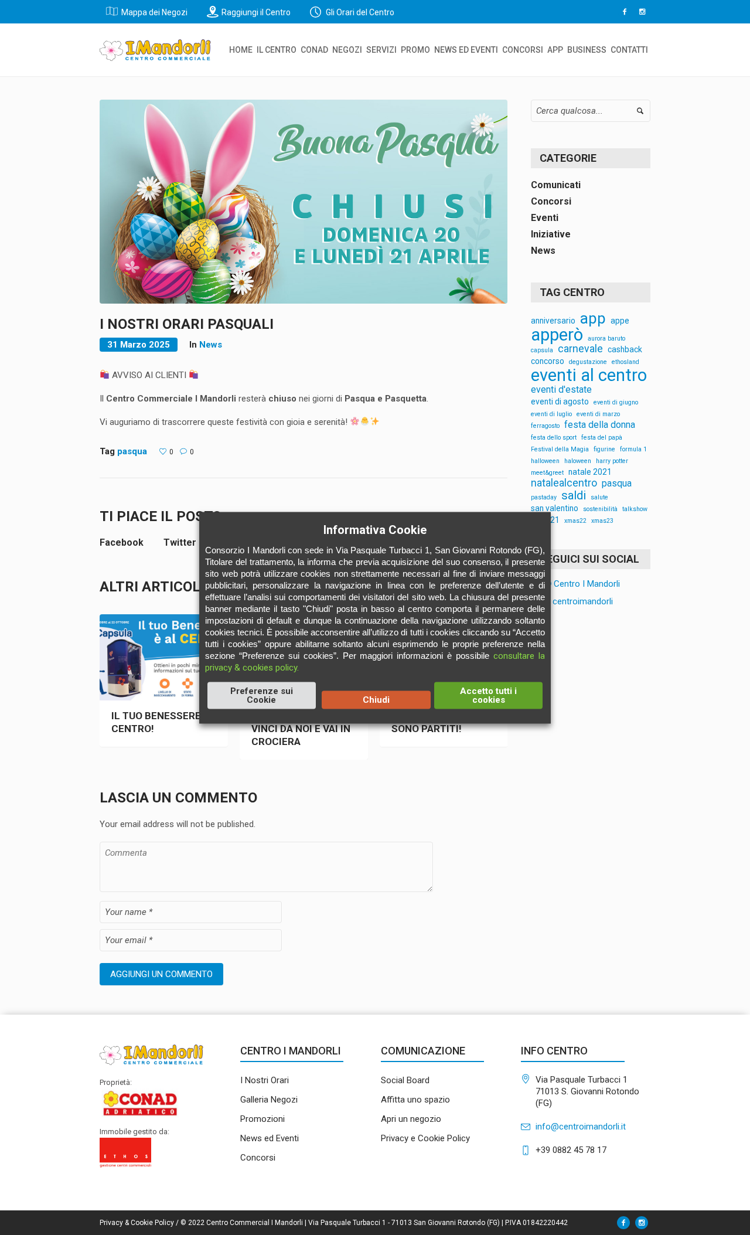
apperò (557, 334)
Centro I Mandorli (585, 584)
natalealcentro (564, 483)
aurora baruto (606, 339)
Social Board (405, 1080)
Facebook (122, 542)
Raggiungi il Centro (256, 12)
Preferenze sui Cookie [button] (261, 695)
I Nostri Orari (264, 1080)
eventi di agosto (560, 402)
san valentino (554, 509)
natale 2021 (590, 472)
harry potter (612, 461)
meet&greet (547, 473)
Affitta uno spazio (415, 1099)
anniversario (553, 321)
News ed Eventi (269, 1138)
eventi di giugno (616, 403)
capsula (542, 351)
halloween (545, 461)
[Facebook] (624, 11)
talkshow (634, 509)
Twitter (179, 542)
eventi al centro (589, 375)
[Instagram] (642, 11)
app (593, 318)
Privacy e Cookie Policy (425, 1138)
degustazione (588, 362)
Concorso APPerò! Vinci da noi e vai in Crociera (300, 728)
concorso (547, 362)
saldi (573, 495)
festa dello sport (554, 438)
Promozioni (262, 1119)
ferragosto (545, 426)
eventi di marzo (598, 414)
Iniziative (551, 234)
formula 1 (633, 450)
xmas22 (575, 521)
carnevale (580, 349)
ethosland (625, 362)
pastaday (544, 498)
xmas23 (602, 521)
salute (599, 498)
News (210, 344)
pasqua (132, 451)
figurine (604, 450)
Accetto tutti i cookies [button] (488, 695)
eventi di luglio (551, 414)
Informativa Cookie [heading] (375, 529)
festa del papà (601, 438)
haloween (577, 461)
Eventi (544, 217)
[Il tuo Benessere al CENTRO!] (164, 657)
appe (620, 321)
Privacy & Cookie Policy (137, 1223)
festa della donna (599, 425)
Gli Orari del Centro (359, 12)
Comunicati (556, 184)
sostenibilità (600, 509)
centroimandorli (581, 601)
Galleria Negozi (269, 1099)
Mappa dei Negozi (154, 12)
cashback (625, 350)
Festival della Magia (560, 450)
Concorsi (551, 201)
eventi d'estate (561, 389)
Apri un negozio (411, 1119)
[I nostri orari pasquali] (303, 201)
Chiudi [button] (376, 699)
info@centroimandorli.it (581, 1126)
